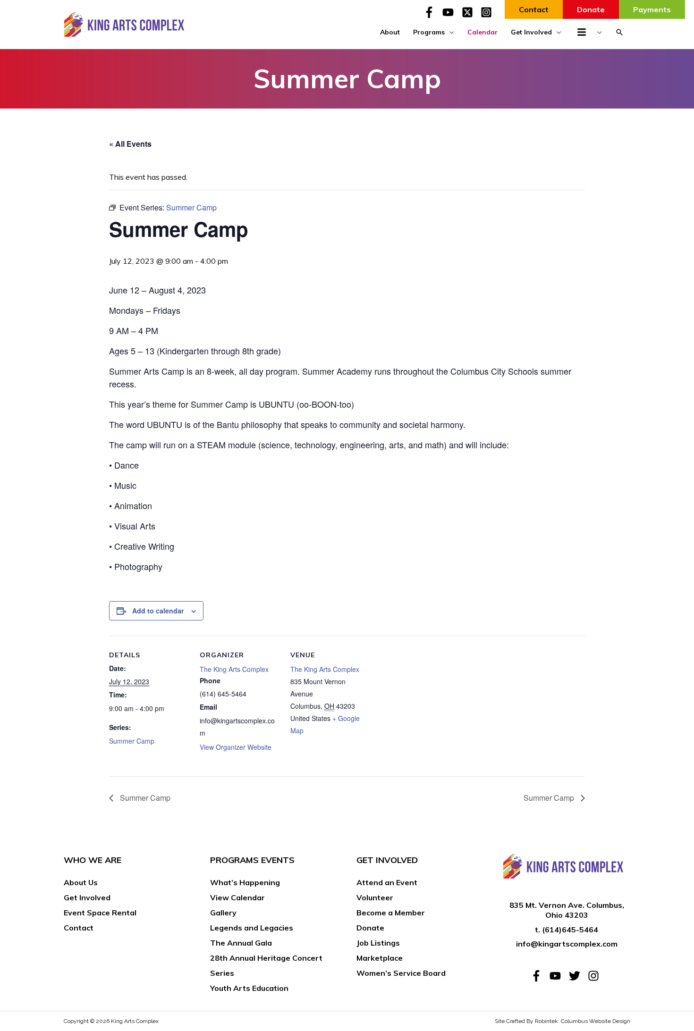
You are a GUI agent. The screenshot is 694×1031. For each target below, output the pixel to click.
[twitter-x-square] (470, 12)
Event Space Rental (100, 912)
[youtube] (450, 12)
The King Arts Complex (234, 669)
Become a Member (390, 912)
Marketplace (379, 958)
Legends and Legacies (251, 927)
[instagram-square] (488, 12)
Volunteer (374, 897)
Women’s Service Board (401, 973)
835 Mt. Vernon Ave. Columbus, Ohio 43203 (566, 910)
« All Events (130, 143)
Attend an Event (386, 882)
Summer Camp (131, 741)
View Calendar (237, 897)
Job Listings (378, 942)
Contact (78, 927)
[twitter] (577, 975)
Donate (370, 927)
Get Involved (87, 897)
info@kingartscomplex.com (567, 943)
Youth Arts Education (249, 988)
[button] (619, 32)
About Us (81, 882)
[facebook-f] (431, 12)
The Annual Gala (241, 942)
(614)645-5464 (570, 929)
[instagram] (595, 975)
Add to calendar (158, 610)
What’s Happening (245, 882)
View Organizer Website (235, 747)
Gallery (223, 912)
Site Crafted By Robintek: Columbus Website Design (562, 1021)
